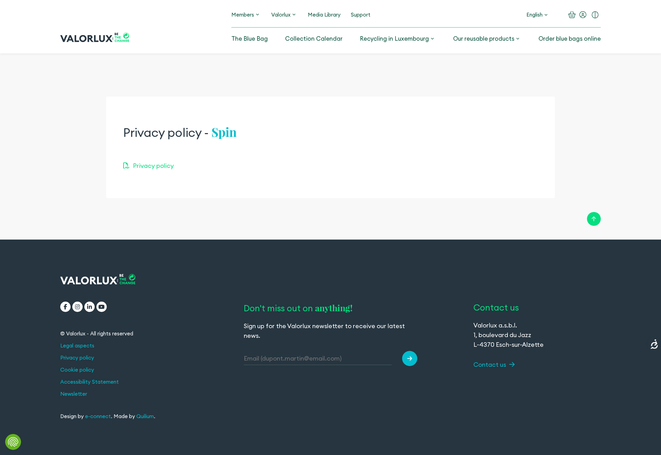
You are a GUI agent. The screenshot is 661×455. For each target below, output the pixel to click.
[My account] (582, 14)
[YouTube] (101, 307)
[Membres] (257, 14)
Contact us (490, 364)
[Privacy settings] (13, 442)
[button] (409, 358)
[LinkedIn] (89, 307)
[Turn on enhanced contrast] (595, 15)
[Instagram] (77, 307)
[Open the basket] (572, 14)
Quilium (145, 416)
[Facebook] (65, 307)
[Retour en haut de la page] (594, 219)
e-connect (98, 416)
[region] (330, 147)
